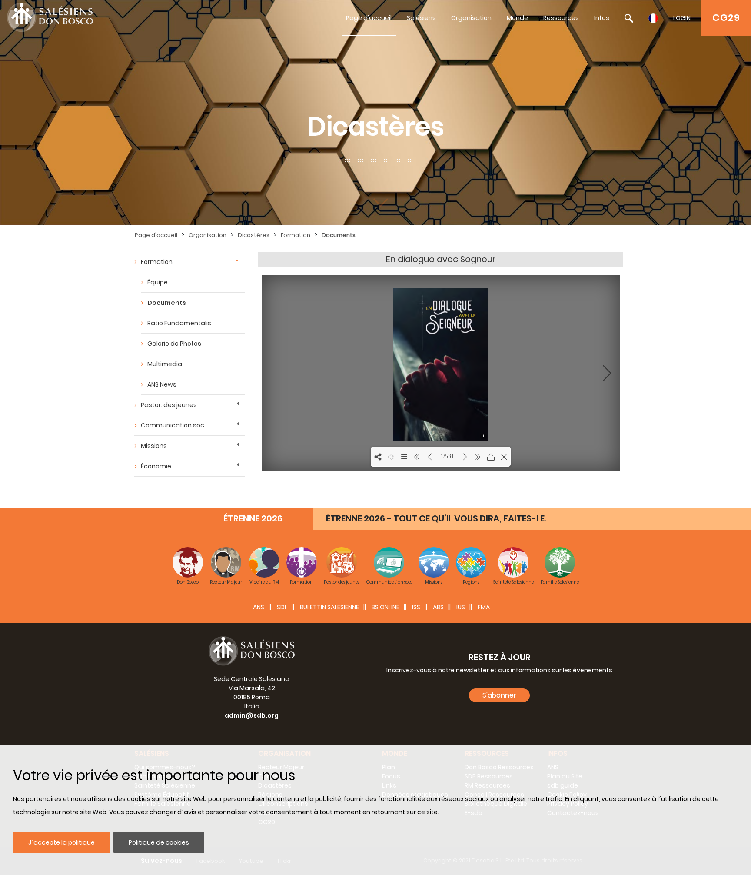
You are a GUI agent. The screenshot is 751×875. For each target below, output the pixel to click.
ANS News (161, 384)
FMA (484, 607)
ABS (438, 607)
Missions (154, 445)
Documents (339, 235)
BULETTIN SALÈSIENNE (329, 607)
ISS (416, 607)
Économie (156, 466)
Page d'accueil (369, 17)
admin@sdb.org (252, 715)
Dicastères (253, 235)
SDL (282, 607)
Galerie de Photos (174, 343)
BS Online (385, 607)
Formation (295, 235)
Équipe (157, 282)
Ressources (561, 17)
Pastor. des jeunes (169, 405)
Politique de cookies (159, 842)
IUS (460, 607)
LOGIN (682, 17)
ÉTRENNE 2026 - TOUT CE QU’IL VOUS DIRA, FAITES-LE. (436, 518)
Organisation (471, 17)
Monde (517, 17)
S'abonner (499, 695)
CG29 (726, 17)
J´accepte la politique (61, 842)
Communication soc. (173, 425)
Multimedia (164, 364)
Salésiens (421, 17)
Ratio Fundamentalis (179, 323)
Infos (601, 17)
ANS (258, 607)
